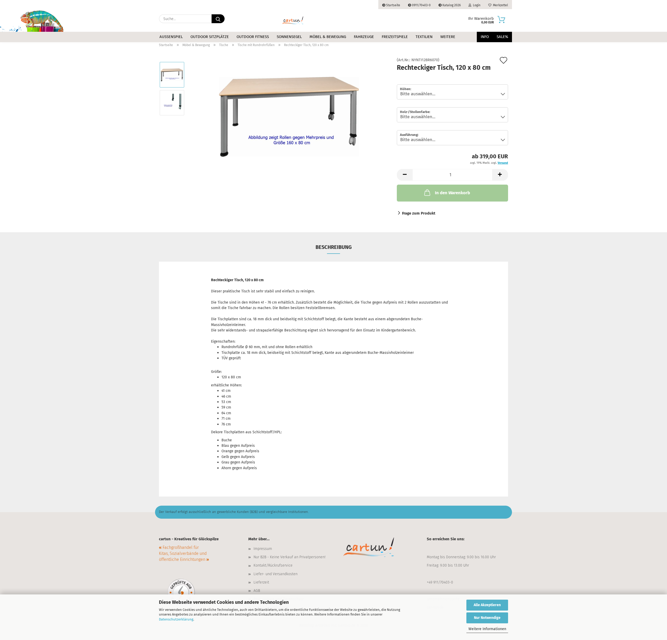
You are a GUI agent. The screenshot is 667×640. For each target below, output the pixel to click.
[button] (404, 175)
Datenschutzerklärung (176, 619)
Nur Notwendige (487, 618)
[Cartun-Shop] (293, 20)
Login (475, 5)
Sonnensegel (289, 36)
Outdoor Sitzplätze (209, 36)
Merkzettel (499, 5)
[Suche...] (218, 18)
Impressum (263, 549)
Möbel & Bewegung (328, 36)
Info (485, 36)
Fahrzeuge (364, 36)
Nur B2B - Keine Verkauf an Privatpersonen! (289, 557)
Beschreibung (334, 247)
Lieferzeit (261, 582)
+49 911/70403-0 (440, 582)
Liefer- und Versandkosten (276, 574)
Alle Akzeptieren (487, 605)
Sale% (502, 36)
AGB (257, 590)
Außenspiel (171, 36)
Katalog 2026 (451, 5)
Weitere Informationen (487, 629)
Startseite (392, 5)
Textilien (424, 36)
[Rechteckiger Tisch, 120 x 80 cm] (289, 116)
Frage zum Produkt (418, 213)
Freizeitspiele (395, 36)
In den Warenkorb (452, 193)
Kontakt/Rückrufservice (273, 565)
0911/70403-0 (421, 5)
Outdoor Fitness (253, 36)
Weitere (447, 36)
